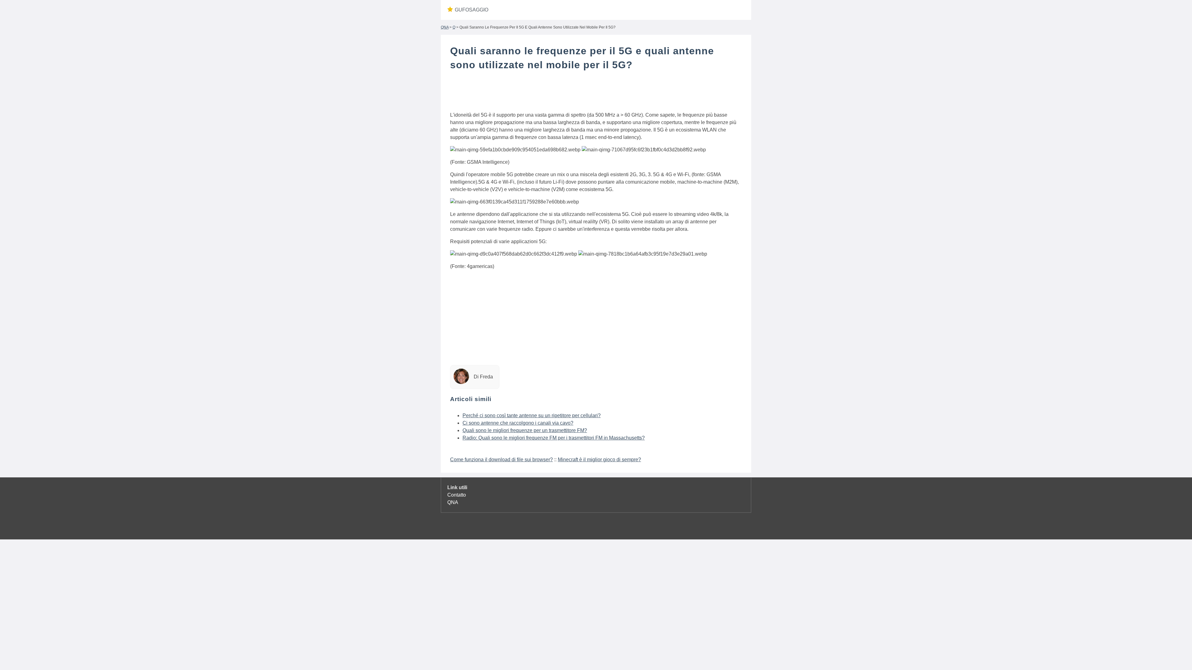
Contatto (456, 495)
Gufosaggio (471, 9)
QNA (445, 27)
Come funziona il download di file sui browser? (501, 459)
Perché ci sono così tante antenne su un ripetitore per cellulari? (532, 415)
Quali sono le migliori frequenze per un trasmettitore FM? (525, 430)
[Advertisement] (596, 92)
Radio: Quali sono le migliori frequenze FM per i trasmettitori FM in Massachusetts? (554, 437)
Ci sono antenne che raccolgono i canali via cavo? (518, 423)
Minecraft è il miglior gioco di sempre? (599, 459)
